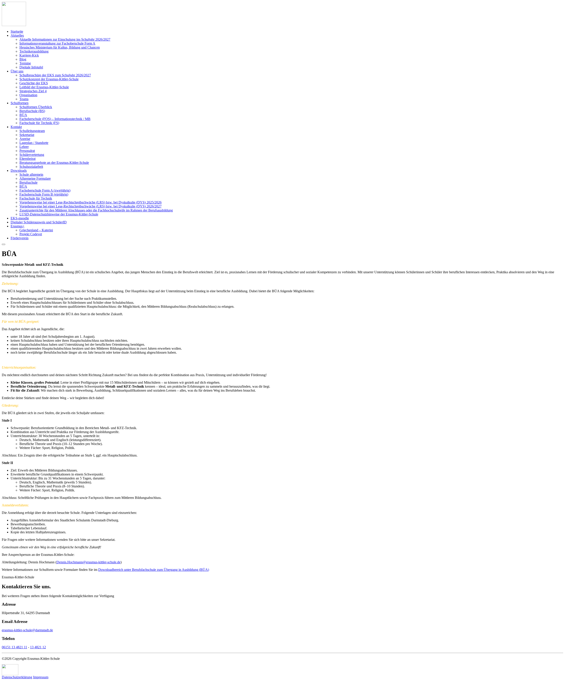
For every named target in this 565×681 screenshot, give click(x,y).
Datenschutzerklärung (17, 677)
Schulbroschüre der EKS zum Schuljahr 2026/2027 (55, 75)
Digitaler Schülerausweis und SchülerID (39, 222)
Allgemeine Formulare (35, 178)
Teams (23, 99)
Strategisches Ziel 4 (33, 91)
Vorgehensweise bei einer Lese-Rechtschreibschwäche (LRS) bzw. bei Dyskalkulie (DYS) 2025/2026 (90, 202)
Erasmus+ (17, 226)
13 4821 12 (38, 647)
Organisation (28, 95)
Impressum (40, 677)
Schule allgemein (31, 174)
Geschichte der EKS (33, 83)
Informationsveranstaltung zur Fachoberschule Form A (57, 43)
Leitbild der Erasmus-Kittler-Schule (44, 87)
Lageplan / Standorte (33, 143)
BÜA (23, 115)
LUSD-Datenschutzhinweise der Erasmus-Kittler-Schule (58, 214)
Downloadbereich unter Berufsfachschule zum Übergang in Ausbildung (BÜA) (153, 570)
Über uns (17, 71)
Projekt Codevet (30, 234)
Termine (25, 63)
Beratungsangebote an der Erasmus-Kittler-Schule (54, 162)
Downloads (19, 170)
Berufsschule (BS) (32, 111)
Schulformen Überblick (35, 107)
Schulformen (19, 103)
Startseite (17, 31)
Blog (22, 59)
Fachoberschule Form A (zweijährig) (44, 190)
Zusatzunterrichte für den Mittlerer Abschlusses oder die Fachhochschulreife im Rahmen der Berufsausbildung (96, 210)
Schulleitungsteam (32, 131)
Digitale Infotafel (31, 67)
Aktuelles (17, 35)
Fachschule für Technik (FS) (39, 123)
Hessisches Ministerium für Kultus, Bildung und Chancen (59, 47)
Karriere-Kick (29, 55)
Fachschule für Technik (35, 198)
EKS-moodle (20, 218)
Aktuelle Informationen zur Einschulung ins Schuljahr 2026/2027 (64, 39)
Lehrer (24, 147)
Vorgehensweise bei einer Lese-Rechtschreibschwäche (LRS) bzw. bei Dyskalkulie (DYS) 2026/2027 (90, 206)
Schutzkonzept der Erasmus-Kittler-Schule (49, 79)
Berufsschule (28, 182)
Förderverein (19, 238)
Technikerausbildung (34, 51)
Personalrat (27, 151)
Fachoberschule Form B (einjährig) (43, 194)
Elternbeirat (27, 158)
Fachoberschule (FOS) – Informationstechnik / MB (54, 119)
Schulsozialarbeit (31, 166)
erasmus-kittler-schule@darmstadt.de (27, 630)
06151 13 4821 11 (14, 647)
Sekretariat (26, 135)
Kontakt (16, 127)
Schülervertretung (31, 155)
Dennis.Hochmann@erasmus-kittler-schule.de (88, 562)
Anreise (24, 139)
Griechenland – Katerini (36, 230)
